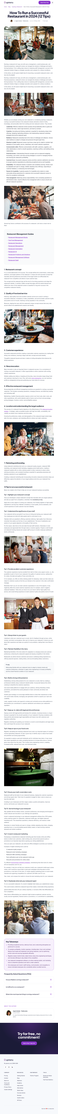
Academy (19, 1083)
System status (20, 1097)
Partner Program (34, 1075)
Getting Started (21, 1075)
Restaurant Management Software (18, 257)
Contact (6, 1078)
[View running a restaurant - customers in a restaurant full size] (29, 104)
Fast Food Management (15, 240)
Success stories (21, 1093)
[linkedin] (12, 1067)
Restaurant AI (12, 251)
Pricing (6, 1075)
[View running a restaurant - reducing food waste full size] (29, 767)
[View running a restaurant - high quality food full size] (29, 326)
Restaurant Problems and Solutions (19, 254)
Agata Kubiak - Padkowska (21, 20)
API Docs (19, 1100)
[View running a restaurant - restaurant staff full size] (29, 549)
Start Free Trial (44, 2)
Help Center (20, 1085)
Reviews (19, 1095)
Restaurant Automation (15, 249)
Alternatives (20, 1088)
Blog (18, 1078)
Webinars (19, 1080)
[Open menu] (52, 2)
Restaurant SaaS (13, 260)
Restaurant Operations (15, 243)
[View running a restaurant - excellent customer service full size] (29, 613)
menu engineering (36, 378)
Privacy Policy (7, 1087)
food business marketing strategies (20, 862)
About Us (6, 1080)
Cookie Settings (8, 1089)
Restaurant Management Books (18, 237)
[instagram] (8, 1067)
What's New (20, 1090)
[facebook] (5, 1067)
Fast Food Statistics (48, 1079)
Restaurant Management (15, 246)
